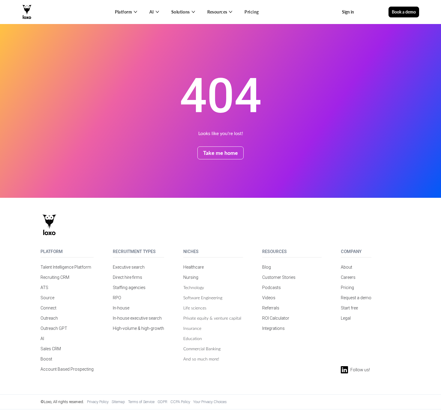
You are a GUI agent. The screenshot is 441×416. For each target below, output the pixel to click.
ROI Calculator (275, 318)
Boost (46, 359)
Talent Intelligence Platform (65, 267)
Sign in (348, 12)
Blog (266, 267)
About (346, 267)
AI (42, 338)
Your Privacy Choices (210, 401)
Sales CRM (50, 348)
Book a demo (404, 12)
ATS (44, 287)
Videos (268, 297)
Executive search (129, 267)
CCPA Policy (180, 401)
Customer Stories (279, 277)
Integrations (273, 328)
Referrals (270, 308)
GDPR (162, 401)
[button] (126, 12)
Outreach (49, 318)
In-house (121, 308)
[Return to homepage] (49, 225)
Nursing (190, 277)
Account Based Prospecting (67, 369)
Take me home (220, 152)
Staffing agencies (129, 287)
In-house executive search (137, 318)
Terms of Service (141, 401)
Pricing (251, 12)
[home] (27, 12)
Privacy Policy (98, 401)
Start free (349, 308)
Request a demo (356, 297)
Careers (348, 277)
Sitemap (118, 401)
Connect (48, 308)
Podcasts (271, 287)
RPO (117, 297)
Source (47, 297)
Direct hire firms (127, 277)
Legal (346, 318)
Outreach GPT (53, 328)
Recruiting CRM (54, 277)
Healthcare (193, 267)
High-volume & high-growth (138, 328)
